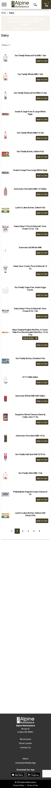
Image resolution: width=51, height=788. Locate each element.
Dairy (11, 13)
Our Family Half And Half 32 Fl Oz (30, 454)
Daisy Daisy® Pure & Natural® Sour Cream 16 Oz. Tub (30, 227)
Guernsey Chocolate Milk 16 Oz (30, 435)
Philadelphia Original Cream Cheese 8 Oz (30, 492)
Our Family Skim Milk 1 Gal (30, 473)
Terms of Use (32, 785)
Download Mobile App (25, 763)
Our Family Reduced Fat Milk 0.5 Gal (30, 93)
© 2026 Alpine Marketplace (25, 782)
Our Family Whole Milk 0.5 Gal (30, 132)
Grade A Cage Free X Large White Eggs (30, 112)
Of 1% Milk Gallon (30, 377)
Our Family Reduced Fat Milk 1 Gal (30, 55)
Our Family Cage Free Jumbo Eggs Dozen (30, 288)
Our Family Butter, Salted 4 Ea (30, 151)
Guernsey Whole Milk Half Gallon (30, 395)
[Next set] (39, 531)
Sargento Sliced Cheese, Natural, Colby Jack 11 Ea (30, 415)
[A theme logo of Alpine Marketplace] (20, 4)
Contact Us (25, 747)
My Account (25, 739)
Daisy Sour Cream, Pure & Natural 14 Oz (30, 267)
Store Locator (25, 743)
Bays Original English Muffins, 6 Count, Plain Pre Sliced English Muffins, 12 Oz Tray (30, 332)
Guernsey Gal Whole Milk (30, 247)
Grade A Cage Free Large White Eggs (30, 170)
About (25, 758)
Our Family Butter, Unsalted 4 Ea (30, 358)
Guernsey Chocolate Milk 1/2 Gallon (30, 189)
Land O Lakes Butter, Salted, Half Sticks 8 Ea (30, 514)
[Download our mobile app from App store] (17, 774)
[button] (42, 61)
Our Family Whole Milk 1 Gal (30, 74)
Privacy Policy (18, 785)
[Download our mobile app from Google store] (33, 774)
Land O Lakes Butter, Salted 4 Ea (30, 207)
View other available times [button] (25, 28)
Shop (3, 13)
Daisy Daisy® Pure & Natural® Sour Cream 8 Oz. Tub (30, 309)
